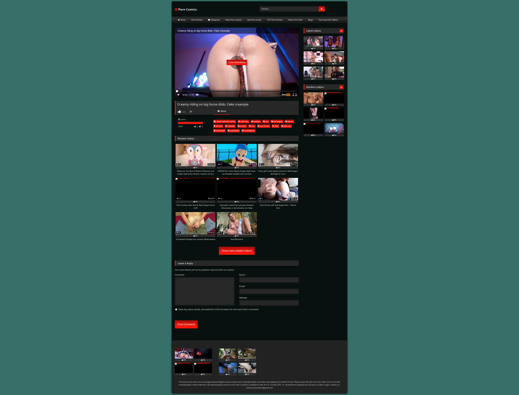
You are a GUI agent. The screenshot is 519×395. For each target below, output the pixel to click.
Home (183, 20)
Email (242, 286)
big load (219, 126)
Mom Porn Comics (234, 20)
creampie (231, 126)
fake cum (287, 126)
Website (243, 298)
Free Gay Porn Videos (328, 20)
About (223, 111)
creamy (243, 126)
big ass (290, 121)
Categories (215, 20)
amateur (257, 121)
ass (266, 121)
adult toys (244, 121)
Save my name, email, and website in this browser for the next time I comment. (218, 309)
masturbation (249, 131)
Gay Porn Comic (254, 20)
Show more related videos (237, 250)
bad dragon (278, 121)
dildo (276, 126)
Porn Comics (187, 9)
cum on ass (264, 126)
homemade (220, 131)
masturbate (234, 131)
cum (253, 126)
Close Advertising (236, 62)
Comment (179, 275)
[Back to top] (511, 387)
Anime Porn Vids (295, 20)
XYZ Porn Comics (274, 20)
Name (242, 275)
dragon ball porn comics (226, 121)
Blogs (310, 20)
